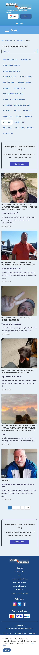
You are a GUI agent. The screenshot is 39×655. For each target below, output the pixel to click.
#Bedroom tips (9, 77)
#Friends (11, 209)
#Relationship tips (11, 71)
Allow (7, 650)
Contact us (20, 572)
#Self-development (25, 128)
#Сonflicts (8, 133)
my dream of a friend (11, 376)
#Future (7, 111)
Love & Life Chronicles (19, 593)
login (26, 16)
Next (27, 508)
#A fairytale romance (13, 94)
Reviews (19, 590)
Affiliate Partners (19, 582)
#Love (19, 116)
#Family (28, 116)
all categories (10, 60)
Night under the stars (12, 268)
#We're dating (24, 82)
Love (4, 434)
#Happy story (26, 77)
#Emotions (7, 116)
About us (19, 568)
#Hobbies (27, 111)
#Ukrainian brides (11, 65)
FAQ (19, 575)
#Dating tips (26, 60)
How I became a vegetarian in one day (18, 485)
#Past (17, 111)
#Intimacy (7, 128)
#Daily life (19, 122)
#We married (8, 82)
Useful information (19, 586)
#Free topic (19, 88)
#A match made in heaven (14, 99)
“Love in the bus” (10, 213)
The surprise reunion (11, 324)
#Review (6, 88)
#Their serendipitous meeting (16, 105)
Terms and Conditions (19, 579)
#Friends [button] (7, 122)
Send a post (19, 164)
